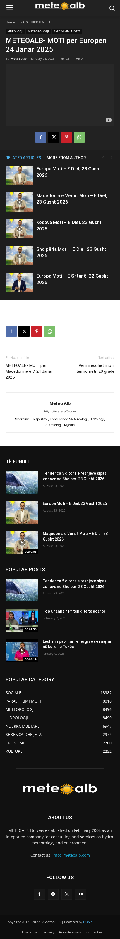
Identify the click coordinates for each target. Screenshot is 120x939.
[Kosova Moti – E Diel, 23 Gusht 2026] (19, 228)
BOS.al (88, 921)
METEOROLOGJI (38, 31)
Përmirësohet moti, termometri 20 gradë (95, 368)
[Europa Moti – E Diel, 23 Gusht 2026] (19, 175)
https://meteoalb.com (60, 411)
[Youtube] (80, 894)
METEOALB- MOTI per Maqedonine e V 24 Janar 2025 (29, 371)
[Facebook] (40, 137)
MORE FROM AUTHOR (66, 158)
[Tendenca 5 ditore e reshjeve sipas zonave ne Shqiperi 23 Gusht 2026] (22, 482)
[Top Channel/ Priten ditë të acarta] (22, 620)
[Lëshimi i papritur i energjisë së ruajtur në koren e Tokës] (22, 650)
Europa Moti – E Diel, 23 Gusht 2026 (75, 503)
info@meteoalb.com (71, 855)
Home (10, 22)
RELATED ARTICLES (23, 158)
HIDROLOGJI (15, 31)
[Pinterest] (66, 137)
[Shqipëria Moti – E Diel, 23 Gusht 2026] (19, 255)
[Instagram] (53, 894)
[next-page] (111, 157)
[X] (53, 137)
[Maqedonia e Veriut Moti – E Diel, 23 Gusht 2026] (19, 202)
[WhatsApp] (79, 137)
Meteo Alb (19, 58)
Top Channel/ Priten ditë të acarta (74, 611)
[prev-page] (103, 157)
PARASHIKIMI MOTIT (36, 22)
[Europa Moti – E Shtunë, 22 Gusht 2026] (19, 282)
